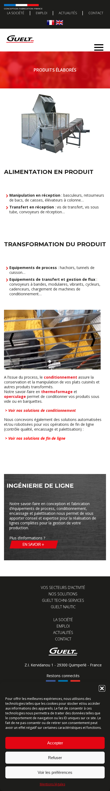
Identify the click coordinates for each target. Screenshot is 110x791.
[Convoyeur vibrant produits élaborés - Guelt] (52, 339)
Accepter (55, 743)
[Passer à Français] (50, 22)
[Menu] (99, 46)
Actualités (68, 13)
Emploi (41, 13)
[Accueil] (53, 33)
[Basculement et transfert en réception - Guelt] (52, 152)
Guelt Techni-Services (63, 600)
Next (93, 339)
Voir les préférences (55, 772)
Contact (95, 13)
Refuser (55, 757)
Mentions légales (52, 784)
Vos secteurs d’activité (63, 587)
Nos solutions (63, 593)
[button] (102, 688)
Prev (11, 339)
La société (15, 13)
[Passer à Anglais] (59, 22)
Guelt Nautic (63, 606)
